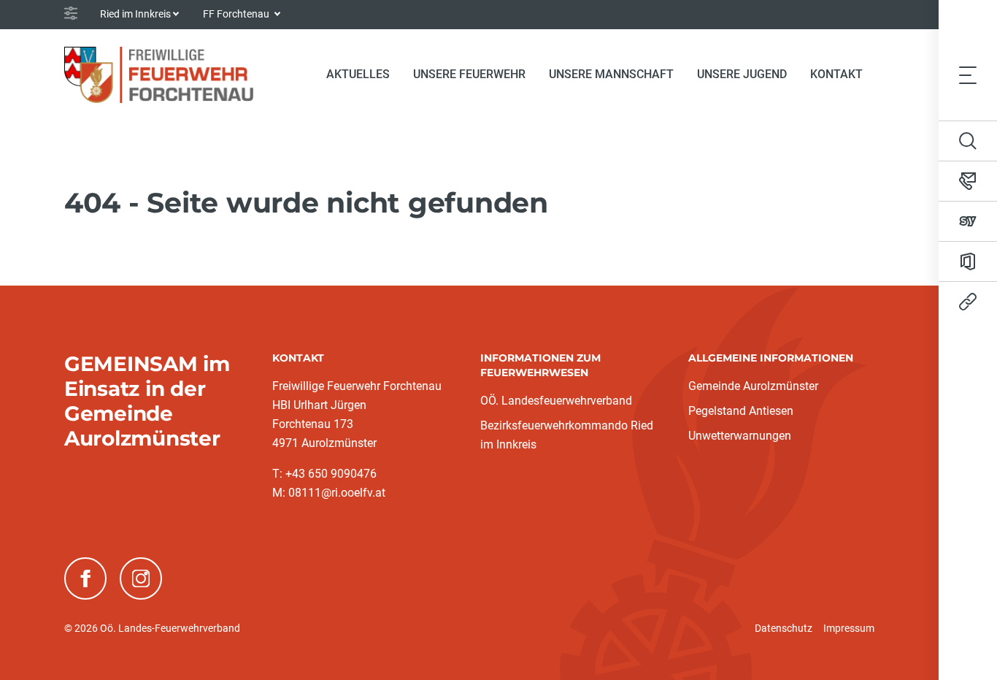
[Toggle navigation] (968, 74)
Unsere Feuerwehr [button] (469, 74)
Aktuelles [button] (358, 74)
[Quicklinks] (968, 301)
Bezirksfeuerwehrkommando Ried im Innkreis (566, 435)
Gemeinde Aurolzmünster (753, 386)
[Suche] (968, 141)
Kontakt (836, 74)
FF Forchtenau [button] (237, 14)
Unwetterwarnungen (739, 436)
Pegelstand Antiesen (740, 411)
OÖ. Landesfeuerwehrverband (556, 401)
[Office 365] (968, 261)
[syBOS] (968, 221)
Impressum (848, 628)
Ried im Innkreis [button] (135, 14)
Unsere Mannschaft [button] (611, 74)
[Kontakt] (968, 181)
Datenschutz (783, 628)
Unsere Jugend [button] (742, 74)
